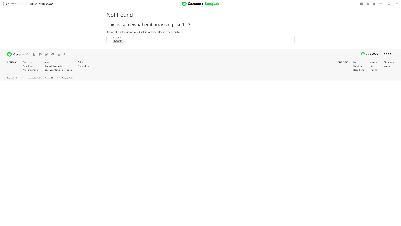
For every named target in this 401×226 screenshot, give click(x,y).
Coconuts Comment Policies (58, 70)
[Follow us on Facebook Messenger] (368, 4)
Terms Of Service (52, 78)
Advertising (28, 66)
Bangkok (357, 66)
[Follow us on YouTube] (52, 54)
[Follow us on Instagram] (59, 54)
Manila (373, 70)
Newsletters (83, 66)
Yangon (387, 66)
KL (371, 66)
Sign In (388, 53)
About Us (27, 62)
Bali (355, 62)
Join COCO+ (372, 54)
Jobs (80, 62)
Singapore (389, 62)
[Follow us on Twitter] (374, 4)
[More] (381, 4)
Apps (46, 62)
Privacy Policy (68, 78)
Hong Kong (358, 70)
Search (118, 41)
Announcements (30, 70)
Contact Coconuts (53, 66)
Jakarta (374, 62)
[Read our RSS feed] (65, 54)
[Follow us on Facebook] (361, 4)
